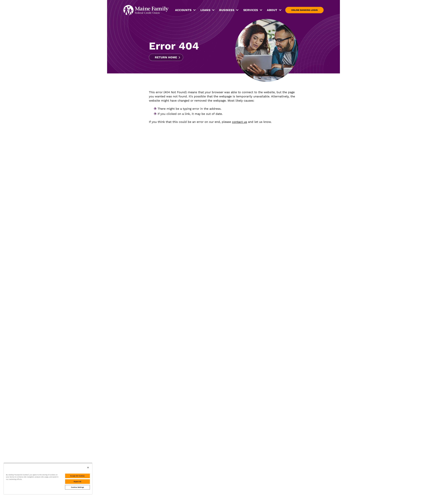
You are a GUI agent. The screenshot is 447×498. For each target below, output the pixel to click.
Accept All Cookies (77, 476)
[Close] (88, 467)
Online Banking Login (304, 10)
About (272, 10)
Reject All (77, 481)
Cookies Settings (77, 487)
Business (226, 10)
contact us (239, 122)
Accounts (183, 10)
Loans (205, 10)
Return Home (166, 57)
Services (250, 10)
